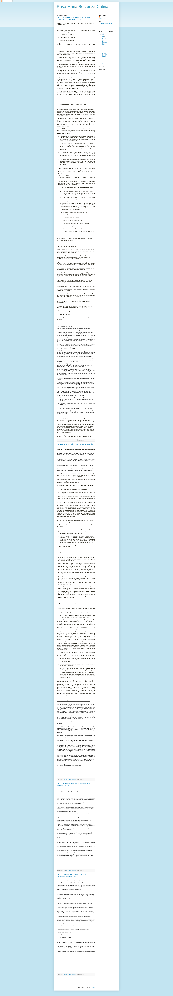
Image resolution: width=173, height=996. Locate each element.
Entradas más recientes (61, 978)
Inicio (77, 978)
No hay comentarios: (72, 779)
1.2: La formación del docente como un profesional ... (104, 55)
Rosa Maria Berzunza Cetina (82, 6)
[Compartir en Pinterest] (83, 440)
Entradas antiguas (91, 978)
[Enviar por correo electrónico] (78, 440)
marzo (103, 34)
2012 (102, 66)
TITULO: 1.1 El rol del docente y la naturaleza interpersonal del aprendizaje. (71, 875)
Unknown (102, 16)
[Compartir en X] (80, 440)
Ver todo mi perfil (102, 18)
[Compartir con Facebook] (82, 440)
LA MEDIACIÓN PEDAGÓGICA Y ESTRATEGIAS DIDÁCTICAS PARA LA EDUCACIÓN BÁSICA (107, 24)
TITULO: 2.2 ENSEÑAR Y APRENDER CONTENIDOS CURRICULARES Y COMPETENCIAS (75, 18)
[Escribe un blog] (79, 440)
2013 (102, 33)
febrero (103, 36)
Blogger (93, 987)
